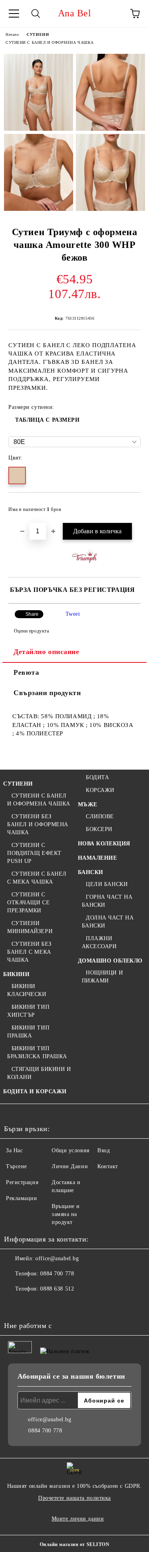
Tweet (73, 614)
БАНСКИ (90, 872)
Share (32, 614)
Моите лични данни (78, 1519)
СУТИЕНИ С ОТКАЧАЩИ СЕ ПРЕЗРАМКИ (28, 903)
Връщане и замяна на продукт (66, 1214)
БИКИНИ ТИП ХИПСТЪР (28, 1011)
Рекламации (21, 1198)
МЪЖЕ (87, 804)
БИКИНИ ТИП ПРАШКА (28, 1032)
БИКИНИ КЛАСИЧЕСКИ (26, 990)
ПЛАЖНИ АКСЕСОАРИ (99, 942)
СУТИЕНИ (38, 34)
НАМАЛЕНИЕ (97, 858)
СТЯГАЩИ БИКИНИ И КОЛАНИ (39, 1073)
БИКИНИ (16, 974)
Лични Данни (70, 1166)
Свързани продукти (47, 693)
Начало (12, 34)
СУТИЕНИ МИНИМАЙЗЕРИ (29, 927)
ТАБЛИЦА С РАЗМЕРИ (47, 420)
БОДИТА (97, 777)
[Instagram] (31, 1305)
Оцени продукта (31, 631)
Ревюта (26, 672)
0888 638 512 (57, 1289)
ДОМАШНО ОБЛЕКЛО (110, 961)
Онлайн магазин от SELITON (75, 1544)
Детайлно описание (46, 652)
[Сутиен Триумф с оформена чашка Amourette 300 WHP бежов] (38, 92)
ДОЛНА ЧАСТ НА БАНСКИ (108, 922)
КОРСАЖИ (100, 790)
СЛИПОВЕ (100, 816)
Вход (103, 1150)
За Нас (14, 1150)
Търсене (16, 1166)
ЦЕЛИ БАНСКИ (107, 884)
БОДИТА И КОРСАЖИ (35, 1091)
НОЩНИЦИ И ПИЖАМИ (102, 977)
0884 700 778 (57, 1274)
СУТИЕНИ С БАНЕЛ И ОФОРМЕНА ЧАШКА (50, 42)
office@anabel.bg (57, 1258)
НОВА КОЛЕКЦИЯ (104, 844)
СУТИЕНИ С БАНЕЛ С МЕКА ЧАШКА (37, 878)
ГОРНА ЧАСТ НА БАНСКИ (107, 901)
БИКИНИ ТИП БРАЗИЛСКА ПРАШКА (37, 1052)
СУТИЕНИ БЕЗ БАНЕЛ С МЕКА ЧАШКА (29, 952)
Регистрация (22, 1182)
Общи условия (70, 1150)
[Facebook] (14, 1305)
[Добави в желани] (129, 506)
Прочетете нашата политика (74, 1498)
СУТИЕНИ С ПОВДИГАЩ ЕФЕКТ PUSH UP (34, 853)
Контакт (107, 1166)
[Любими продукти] (113, 13)
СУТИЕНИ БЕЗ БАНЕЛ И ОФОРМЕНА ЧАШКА (37, 824)
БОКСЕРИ (99, 829)
